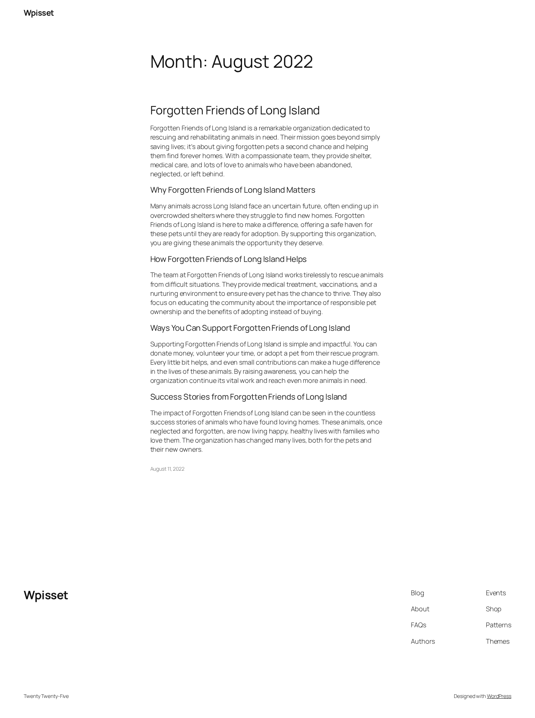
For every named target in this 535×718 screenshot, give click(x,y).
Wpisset (39, 12)
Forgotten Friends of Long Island (235, 110)
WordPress (499, 696)
